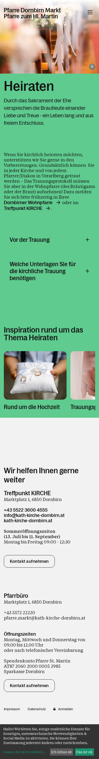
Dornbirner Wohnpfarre (28, 202)
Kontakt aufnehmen (29, 561)
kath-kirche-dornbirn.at (28, 520)
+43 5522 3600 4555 (26, 510)
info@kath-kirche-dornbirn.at (34, 515)
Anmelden (65, 709)
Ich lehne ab (61, 752)
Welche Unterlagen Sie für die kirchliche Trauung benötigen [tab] (43, 271)
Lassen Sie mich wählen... (24, 752)
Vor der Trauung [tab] (30, 240)
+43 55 (10, 612)
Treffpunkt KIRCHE (23, 208)
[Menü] (90, 12)
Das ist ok (84, 752)
